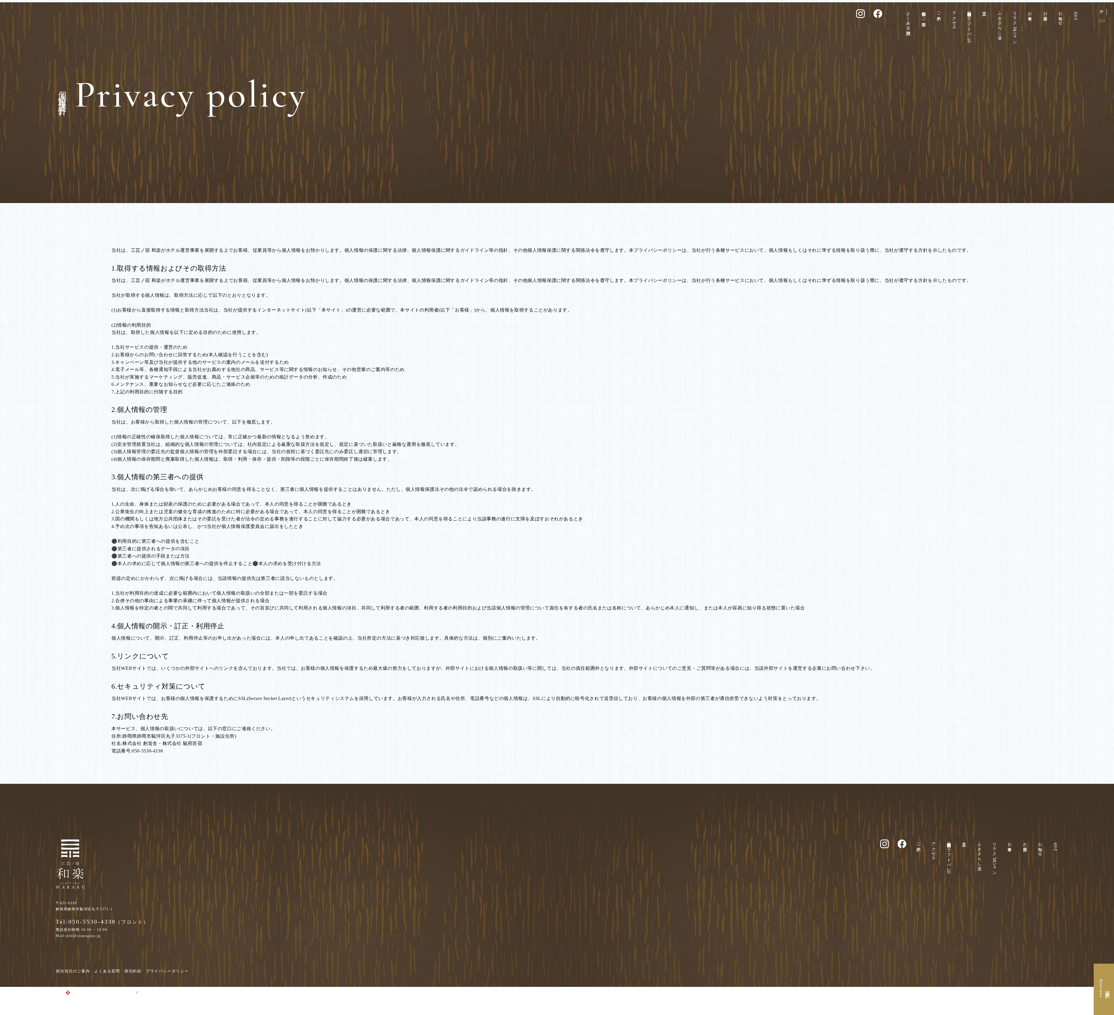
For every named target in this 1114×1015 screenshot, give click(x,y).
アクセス (954, 18)
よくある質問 (908, 18)
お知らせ (1060, 16)
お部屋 (1045, 11)
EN (1102, 21)
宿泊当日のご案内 (923, 14)
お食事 (1030, 11)
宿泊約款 (133, 971)
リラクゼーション (1015, 26)
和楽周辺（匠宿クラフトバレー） (969, 24)
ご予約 (939, 11)
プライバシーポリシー (167, 971)
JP (1101, 12)
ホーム (1075, 14)
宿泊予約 (1107, 989)
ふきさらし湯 (999, 21)
